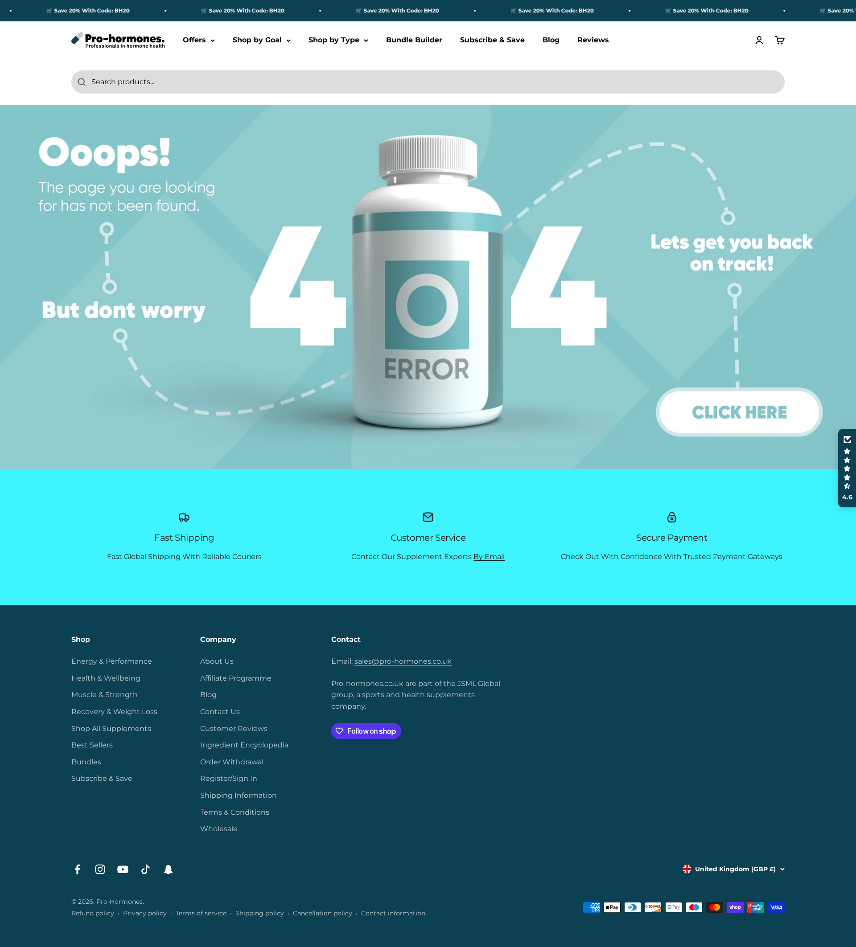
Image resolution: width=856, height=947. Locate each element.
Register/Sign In (228, 778)
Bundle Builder (414, 40)
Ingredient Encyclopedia (244, 745)
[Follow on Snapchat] (168, 869)
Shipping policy (259, 913)
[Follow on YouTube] (123, 869)
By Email (489, 556)
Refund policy (92, 913)
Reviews (593, 40)
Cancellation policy (322, 913)
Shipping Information (238, 795)
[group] (428, 287)
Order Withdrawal (231, 762)
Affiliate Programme (236, 678)
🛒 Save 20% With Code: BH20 (64, 10)
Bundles (86, 762)
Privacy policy (145, 913)
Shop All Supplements (111, 728)
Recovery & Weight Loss (114, 711)
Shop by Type (334, 40)
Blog (551, 40)
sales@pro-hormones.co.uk (403, 661)
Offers (194, 40)
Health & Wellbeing (105, 678)
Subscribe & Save (492, 40)
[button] (847, 468)
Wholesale (219, 829)
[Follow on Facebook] (77, 869)
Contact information (393, 913)
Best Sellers (92, 745)
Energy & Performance (111, 661)
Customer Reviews (234, 728)
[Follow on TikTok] (146, 869)
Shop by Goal (257, 40)
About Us (217, 661)
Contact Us (220, 711)
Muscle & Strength (104, 694)
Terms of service (201, 913)
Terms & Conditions (234, 812)
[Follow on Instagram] (100, 869)
